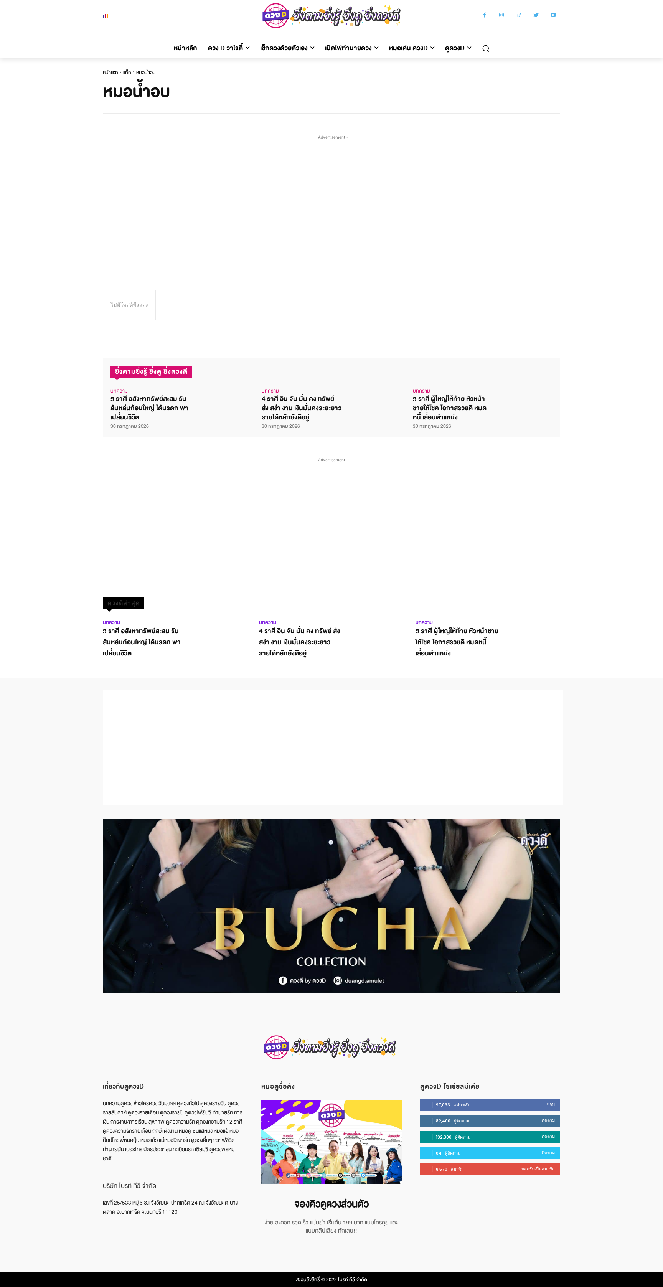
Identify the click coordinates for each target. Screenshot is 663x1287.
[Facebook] (484, 16)
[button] (486, 48)
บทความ (119, 391)
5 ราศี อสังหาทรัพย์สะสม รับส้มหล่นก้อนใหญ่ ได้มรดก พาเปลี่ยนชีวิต (149, 408)
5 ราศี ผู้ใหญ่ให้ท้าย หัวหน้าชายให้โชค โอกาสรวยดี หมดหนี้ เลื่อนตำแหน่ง (450, 408)
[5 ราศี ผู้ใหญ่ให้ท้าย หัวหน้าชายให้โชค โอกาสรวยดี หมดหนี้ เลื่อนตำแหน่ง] (524, 402)
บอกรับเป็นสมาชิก (538, 1169)
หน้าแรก (110, 72)
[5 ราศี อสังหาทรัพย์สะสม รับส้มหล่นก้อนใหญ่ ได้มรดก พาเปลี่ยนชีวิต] (222, 402)
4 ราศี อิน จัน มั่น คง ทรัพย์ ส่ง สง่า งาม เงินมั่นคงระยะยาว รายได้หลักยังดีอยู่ (301, 408)
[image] (331, 1142)
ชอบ (551, 1104)
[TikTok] (519, 16)
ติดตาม (548, 1120)
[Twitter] (536, 16)
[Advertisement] (333, 198)
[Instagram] (501, 16)
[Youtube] (553, 16)
